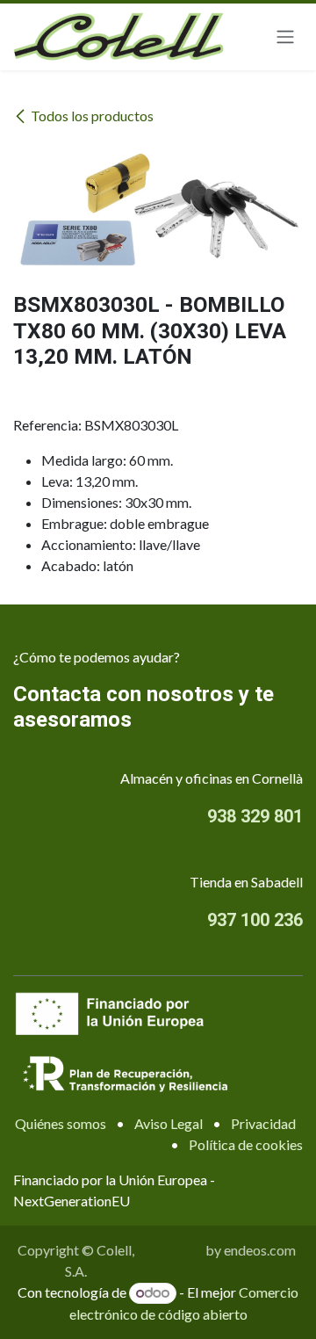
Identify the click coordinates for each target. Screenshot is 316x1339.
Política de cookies (246, 1144)
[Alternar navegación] (285, 37)
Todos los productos (92, 115)
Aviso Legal (168, 1123)
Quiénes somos (60, 1123)
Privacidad (263, 1123)
